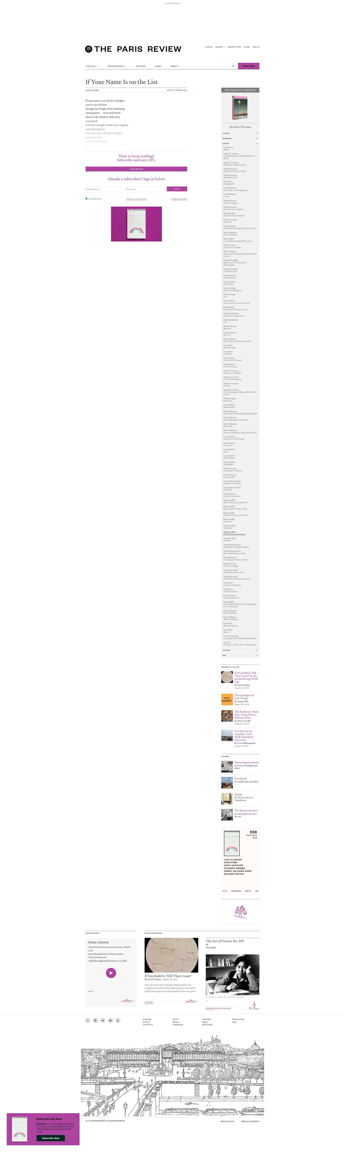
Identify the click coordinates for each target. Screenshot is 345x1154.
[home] (133, 50)
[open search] (233, 66)
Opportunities (238, 1019)
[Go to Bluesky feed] (110, 1020)
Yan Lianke (211, 947)
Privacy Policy (227, 1121)
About (174, 66)
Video (234, 1022)
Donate (219, 47)
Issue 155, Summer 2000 (177, 90)
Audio (158, 66)
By (207, 944)
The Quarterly (116, 66)
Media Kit (176, 1022)
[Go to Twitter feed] (103, 1020)
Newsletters (234, 47)
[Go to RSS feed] (118, 1020)
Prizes (205, 1022)
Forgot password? (179, 198)
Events (209, 47)
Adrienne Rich (92, 90)
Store (247, 47)
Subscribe (249, 66)
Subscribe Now (50, 1138)
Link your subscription (136, 198)
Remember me (95, 198)
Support (146, 1022)
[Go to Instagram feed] (88, 1020)
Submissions (178, 1024)
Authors (141, 66)
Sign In (256, 47)
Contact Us (148, 1024)
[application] (111, 986)
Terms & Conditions (250, 1121)
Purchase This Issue (240, 127)
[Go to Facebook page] (95, 1020)
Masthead (206, 1019)
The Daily (91, 66)
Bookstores (207, 1024)
